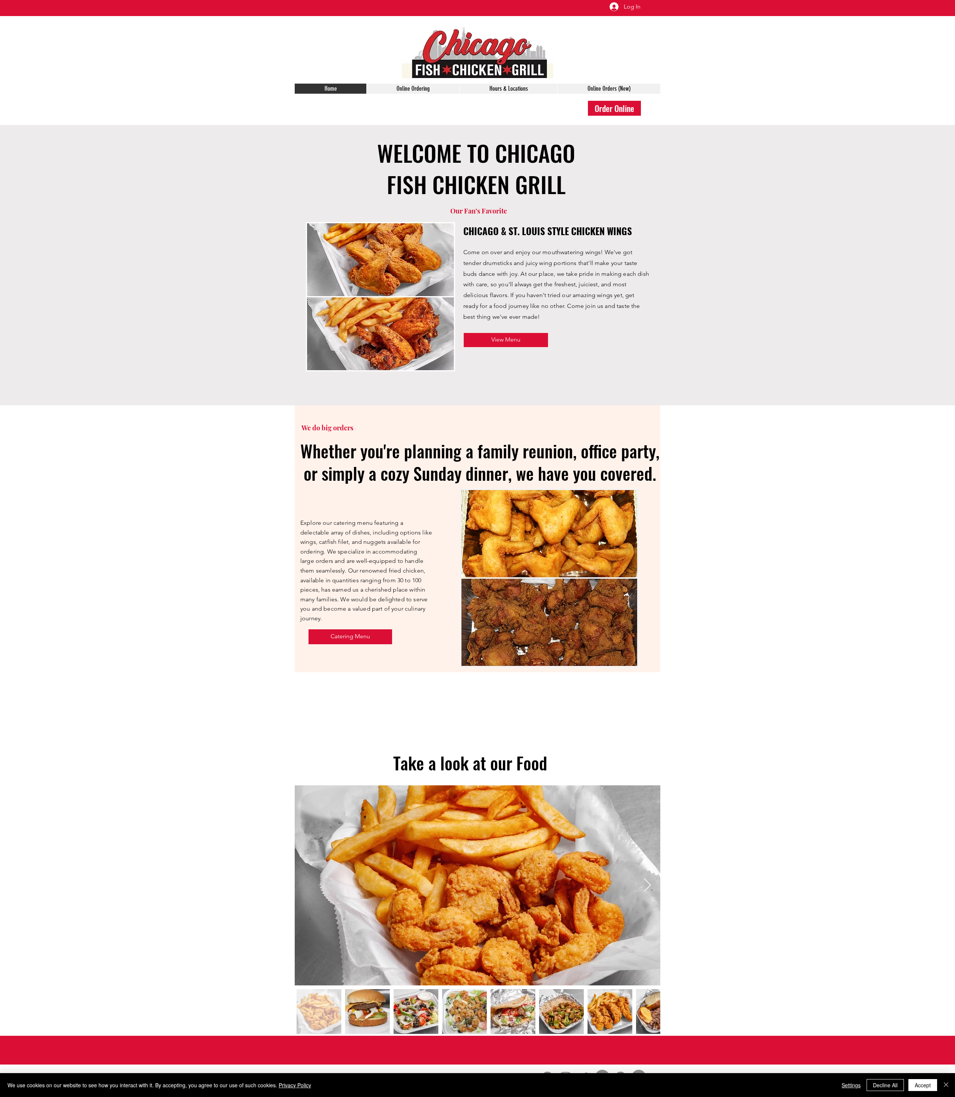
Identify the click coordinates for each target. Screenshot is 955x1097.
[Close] (946, 1085)
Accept (923, 1085)
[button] (505, 340)
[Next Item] (647, 885)
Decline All (885, 1085)
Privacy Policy (295, 1085)
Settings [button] (851, 1085)
